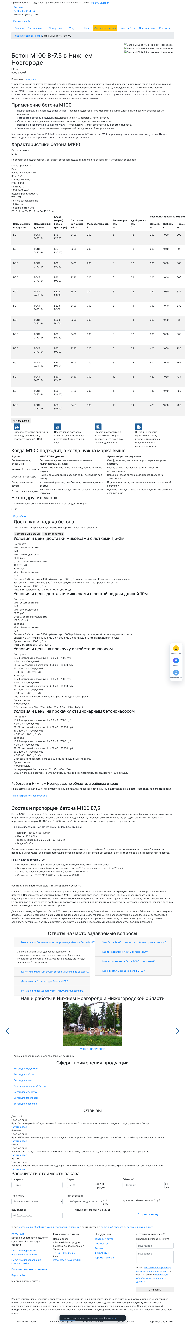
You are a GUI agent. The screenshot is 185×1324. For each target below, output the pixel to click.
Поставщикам (147, 28)
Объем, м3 (129, 1179)
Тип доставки (75, 1195)
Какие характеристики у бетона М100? (125, 951)
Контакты (164, 28)
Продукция (55, 28)
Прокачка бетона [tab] (53, 533)
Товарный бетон (104, 1238)
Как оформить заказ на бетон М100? (123, 970)
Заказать (31, 79)
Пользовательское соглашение (29, 1269)
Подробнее (19, 516)
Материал (17, 1179)
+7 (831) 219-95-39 (25, 10)
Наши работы (127, 28)
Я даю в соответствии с (82, 1227)
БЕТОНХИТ (17, 1234)
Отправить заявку (148, 1214)
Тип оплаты (18, 1195)
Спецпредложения (105, 28)
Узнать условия (100, 2)
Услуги (73, 28)
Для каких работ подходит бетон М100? (44, 981)
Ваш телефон (18, 1209)
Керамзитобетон (104, 1257)
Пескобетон (102, 1243)
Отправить (155, 1289)
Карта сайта (18, 1275)
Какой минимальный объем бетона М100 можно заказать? (54, 971)
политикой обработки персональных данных (127, 1227)
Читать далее (21, 420)
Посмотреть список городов (30, 795)
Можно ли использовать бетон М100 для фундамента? (52, 990)
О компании (35, 28)
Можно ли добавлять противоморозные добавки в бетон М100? (57, 942)
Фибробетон (102, 1252)
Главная (19, 28)
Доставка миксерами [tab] (27, 533)
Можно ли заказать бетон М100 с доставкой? (128, 961)
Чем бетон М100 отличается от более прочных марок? (134, 942)
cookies (114, 1318)
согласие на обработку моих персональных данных (49, 1227)
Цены (87, 28)
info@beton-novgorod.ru (67, 1259)
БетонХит (19, 7)
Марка (70, 1179)
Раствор (99, 1248)
